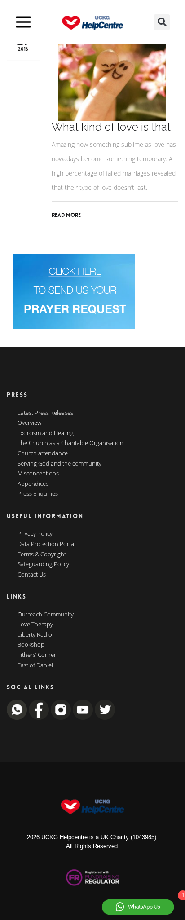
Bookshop (31, 644)
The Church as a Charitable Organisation (70, 443)
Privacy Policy (35, 533)
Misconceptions (38, 473)
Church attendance (43, 453)
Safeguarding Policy (43, 564)
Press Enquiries (38, 493)
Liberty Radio (35, 634)
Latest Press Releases (45, 413)
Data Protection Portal (46, 544)
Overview (29, 423)
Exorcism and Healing (46, 433)
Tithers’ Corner (37, 655)
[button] (162, 22)
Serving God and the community (59, 463)
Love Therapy (35, 624)
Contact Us (32, 574)
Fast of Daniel (35, 665)
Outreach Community (46, 614)
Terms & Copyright (42, 554)
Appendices (33, 484)
